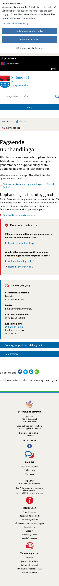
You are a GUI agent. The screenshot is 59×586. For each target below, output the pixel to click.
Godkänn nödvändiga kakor (30, 30)
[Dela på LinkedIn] (31, 371)
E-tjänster (42, 557)
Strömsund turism (38, 572)
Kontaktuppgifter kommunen (29, 428)
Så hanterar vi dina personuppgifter (29, 523)
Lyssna (8, 121)
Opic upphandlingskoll (21, 261)
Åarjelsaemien (13, 63)
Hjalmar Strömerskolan (39, 561)
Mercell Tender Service (20, 266)
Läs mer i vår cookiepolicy (15, 23)
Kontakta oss (12, 127)
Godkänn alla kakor (29, 39)
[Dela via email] (36, 371)
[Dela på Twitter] (25, 371)
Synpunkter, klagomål (29, 466)
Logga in (29, 531)
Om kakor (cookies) (29, 519)
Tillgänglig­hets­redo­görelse (29, 516)
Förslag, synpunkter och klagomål (24, 345)
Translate (11, 58)
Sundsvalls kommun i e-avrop (19, 215)
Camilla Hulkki (15, 326)
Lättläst (23, 121)
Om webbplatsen (29, 512)
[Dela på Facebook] (20, 371)
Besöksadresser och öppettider (29, 426)
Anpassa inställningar (31, 47)
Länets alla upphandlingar (22, 243)
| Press (54, 68)
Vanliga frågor (29, 527)
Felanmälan (11, 354)
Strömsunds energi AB (40, 565)
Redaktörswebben (29, 538)
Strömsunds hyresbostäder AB (38, 568)
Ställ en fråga (29, 470)
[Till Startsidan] (15, 89)
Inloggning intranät (38, 534)
